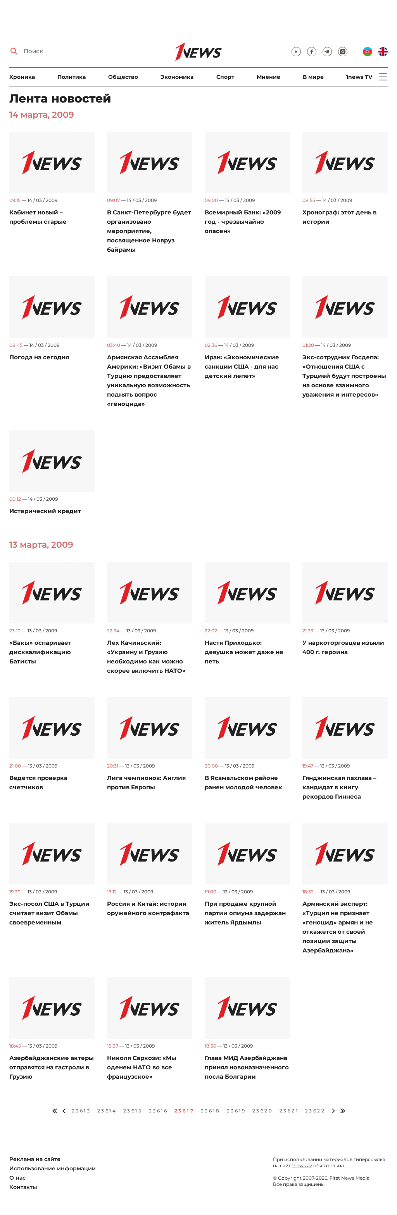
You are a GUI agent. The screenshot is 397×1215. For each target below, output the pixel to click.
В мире (313, 77)
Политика (71, 77)
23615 (133, 1111)
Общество (123, 77)
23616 (158, 1111)
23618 (211, 1111)
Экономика (177, 77)
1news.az (302, 1165)
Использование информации (52, 1168)
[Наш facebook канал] (311, 51)
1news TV (359, 77)
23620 (262, 1111)
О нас (17, 1177)
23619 (236, 1111)
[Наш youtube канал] (296, 51)
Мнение (268, 77)
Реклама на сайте (34, 1159)
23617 (184, 1111)
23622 (315, 1111)
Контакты (23, 1187)
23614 (107, 1111)
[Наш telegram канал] (327, 51)
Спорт (225, 77)
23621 (289, 1111)
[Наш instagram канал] (342, 51)
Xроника (22, 77)
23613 (81, 1111)
